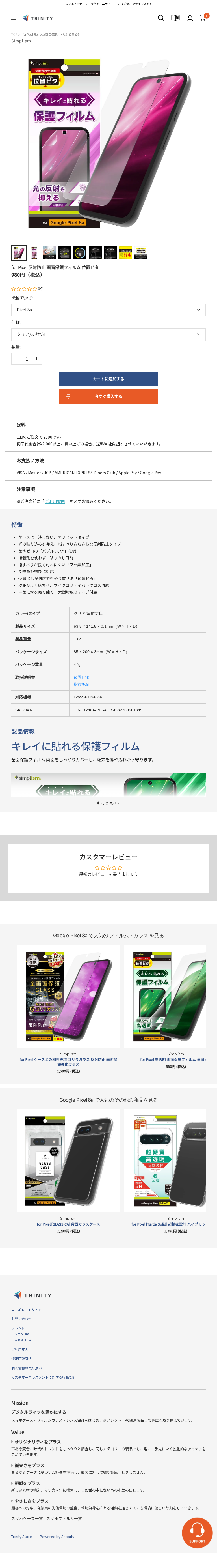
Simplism (21, 41)
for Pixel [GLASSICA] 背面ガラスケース (68, 1224)
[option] (108, 413)
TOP (14, 34)
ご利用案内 (55, 501)
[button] (24, 288)
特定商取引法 (21, 1358)
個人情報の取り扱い (26, 1367)
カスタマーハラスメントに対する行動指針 (43, 1377)
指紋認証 (82, 684)
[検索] (161, 18)
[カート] (203, 18)
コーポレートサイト (26, 1309)
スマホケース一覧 (27, 1518)
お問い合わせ (21, 1318)
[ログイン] (190, 18)
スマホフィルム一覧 (64, 1518)
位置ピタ (82, 677)
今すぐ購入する (108, 396)
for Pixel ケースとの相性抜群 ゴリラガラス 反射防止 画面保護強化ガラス (68, 1062)
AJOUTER (21, 1340)
